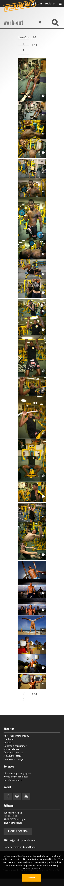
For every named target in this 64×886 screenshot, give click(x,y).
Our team (9, 739)
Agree (32, 877)
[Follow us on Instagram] (17, 796)
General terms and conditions (20, 847)
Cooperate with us (13, 752)
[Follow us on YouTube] (26, 796)
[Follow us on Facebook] (8, 796)
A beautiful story (12, 756)
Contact (8, 742)
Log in (38, 3)
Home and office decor (16, 776)
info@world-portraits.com (21, 840)
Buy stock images (13, 780)
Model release (11, 749)
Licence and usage (13, 759)
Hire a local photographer (17, 773)
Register (50, 3)
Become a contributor (15, 746)
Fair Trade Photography (16, 736)
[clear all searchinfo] (40, 22)
